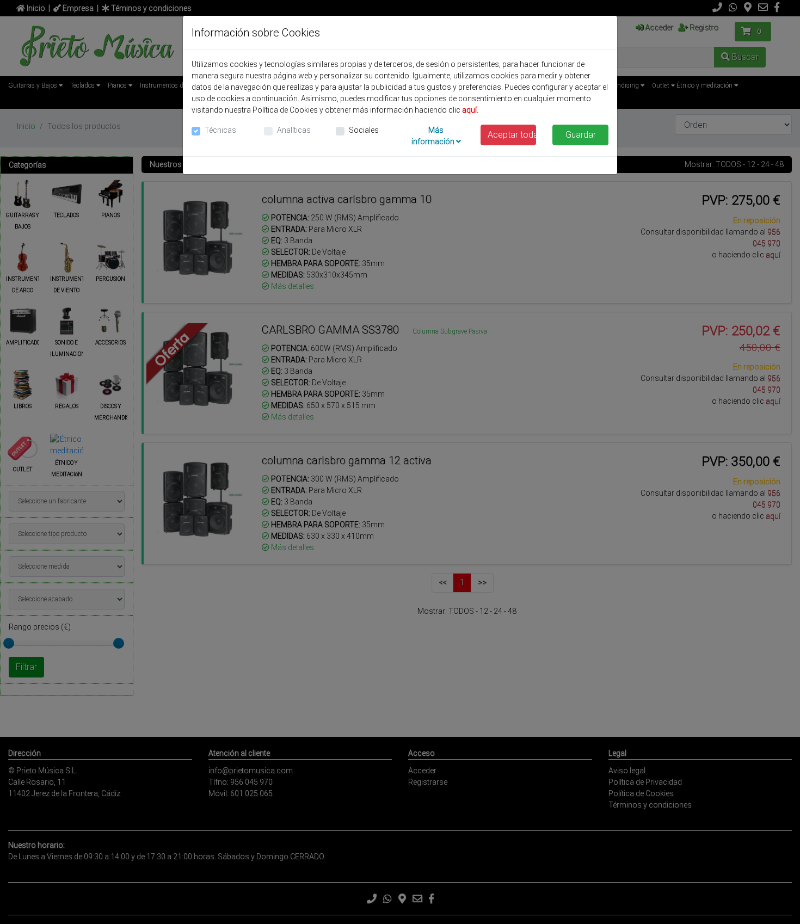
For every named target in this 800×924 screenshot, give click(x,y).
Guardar (580, 135)
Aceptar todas (512, 135)
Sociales (364, 130)
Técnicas (220, 130)
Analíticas (294, 130)
